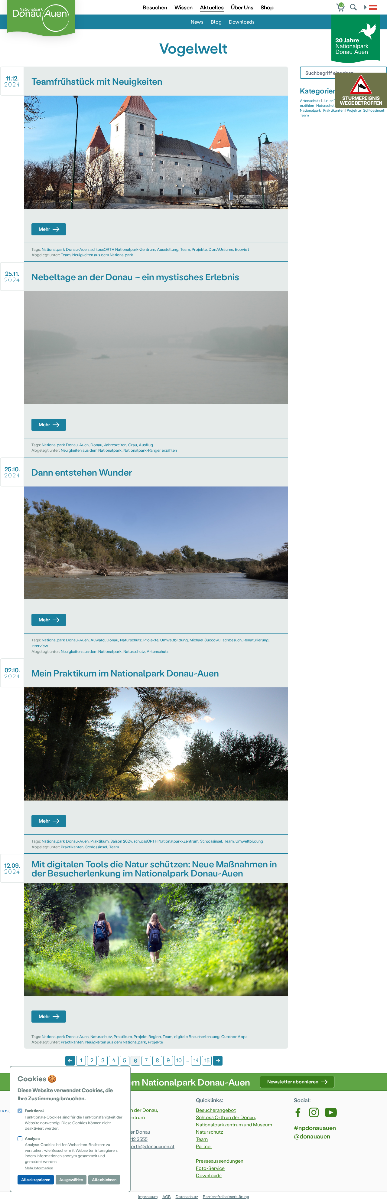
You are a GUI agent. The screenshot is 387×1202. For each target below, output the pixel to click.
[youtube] (331, 1112)
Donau (96, 444)
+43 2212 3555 (132, 1139)
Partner (204, 1146)
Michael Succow (204, 639)
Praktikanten (72, 846)
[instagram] (314, 1112)
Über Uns (242, 7)
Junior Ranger (334, 100)
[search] (354, 7)
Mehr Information (39, 1168)
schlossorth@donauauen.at (144, 1146)
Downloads (242, 22)
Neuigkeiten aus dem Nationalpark (102, 254)
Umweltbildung (174, 639)
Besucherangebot (216, 1110)
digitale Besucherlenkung (197, 1036)
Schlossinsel (211, 841)
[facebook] (298, 1112)
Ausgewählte (71, 1179)
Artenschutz (157, 651)
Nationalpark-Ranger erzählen (150, 450)
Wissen (183, 7)
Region (154, 1036)
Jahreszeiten (115, 444)
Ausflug (146, 444)
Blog (216, 22)
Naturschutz (130, 639)
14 (196, 1060)
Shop (267, 7)
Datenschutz (187, 1196)
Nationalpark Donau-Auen (65, 249)
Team (185, 249)
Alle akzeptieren (35, 1179)
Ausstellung (167, 249)
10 (179, 1060)
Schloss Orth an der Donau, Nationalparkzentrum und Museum (234, 1120)
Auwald (97, 639)
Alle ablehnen (104, 1179)
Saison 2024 (121, 841)
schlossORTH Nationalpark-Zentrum (122, 249)
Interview (39, 645)
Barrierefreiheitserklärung (226, 1196)
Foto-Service (210, 1168)
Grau (132, 444)
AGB (166, 1196)
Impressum (148, 1196)
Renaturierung (255, 639)
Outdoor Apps (234, 1036)
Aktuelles (212, 7)
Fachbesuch (231, 639)
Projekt (140, 1036)
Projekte (199, 249)
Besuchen (155, 7)
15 (207, 1060)
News (197, 22)
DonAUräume (221, 249)
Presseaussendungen (219, 1161)
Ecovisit (242, 249)
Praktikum (99, 841)
